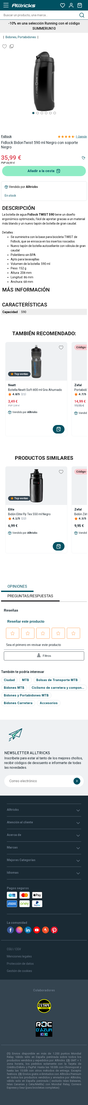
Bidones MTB (14, 687)
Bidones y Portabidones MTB (26, 695)
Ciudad (9, 680)
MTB (25, 680)
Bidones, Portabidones (21, 37)
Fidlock (6, 136)
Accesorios (49, 703)
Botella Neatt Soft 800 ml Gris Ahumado (35, 390)
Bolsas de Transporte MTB (57, 680)
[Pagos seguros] (29, 899)
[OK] (76, 781)
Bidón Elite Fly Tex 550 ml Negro (29, 514)
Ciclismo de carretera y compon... (58, 687)
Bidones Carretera (18, 703)
